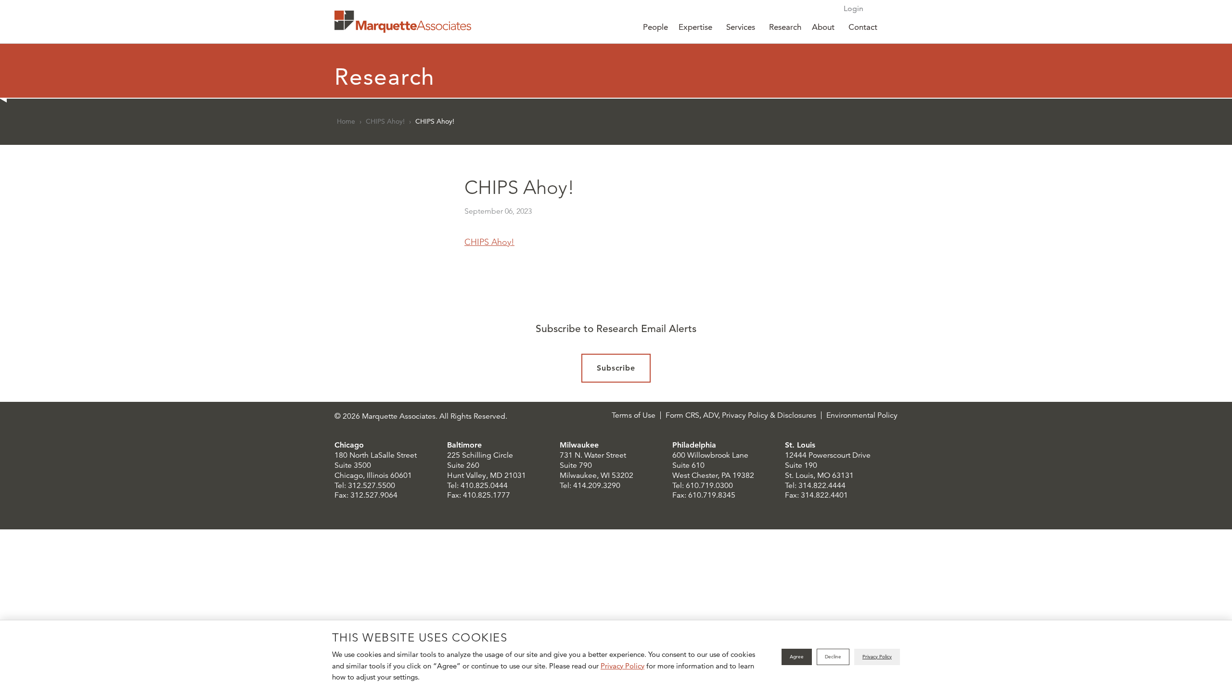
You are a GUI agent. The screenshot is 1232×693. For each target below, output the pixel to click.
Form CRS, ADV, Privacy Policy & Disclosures (741, 415)
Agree (797, 657)
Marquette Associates (402, 22)
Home (346, 121)
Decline (833, 657)
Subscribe (616, 367)
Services (740, 27)
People (655, 27)
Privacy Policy (622, 665)
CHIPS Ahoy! (385, 121)
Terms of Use (633, 415)
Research (785, 27)
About (823, 27)
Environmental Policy (862, 415)
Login (853, 8)
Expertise (695, 27)
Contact (862, 27)
